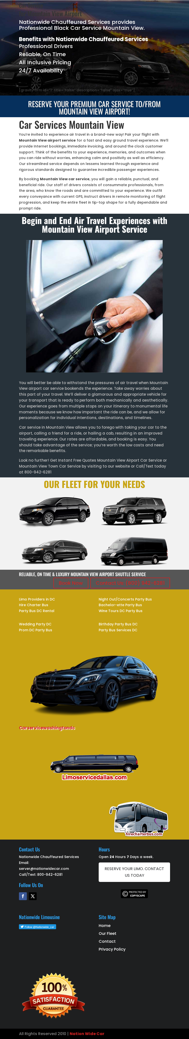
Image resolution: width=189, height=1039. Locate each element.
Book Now (71, 583)
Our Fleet (107, 933)
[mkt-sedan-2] (54, 526)
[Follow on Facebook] (23, 896)
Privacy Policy (112, 949)
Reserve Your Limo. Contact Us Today (134, 872)
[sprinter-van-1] (134, 566)
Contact (107, 941)
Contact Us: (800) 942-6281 (130, 583)
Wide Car (94, 1034)
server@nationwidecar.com (44, 868)
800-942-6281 (50, 874)
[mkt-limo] (54, 566)
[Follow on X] (33, 896)
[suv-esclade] (134, 526)
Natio (75, 1034)
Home (104, 925)
